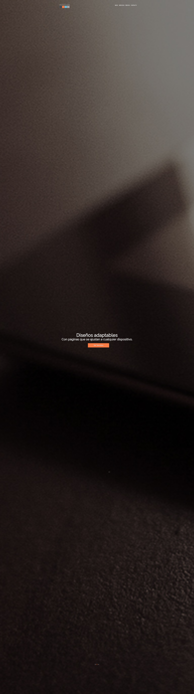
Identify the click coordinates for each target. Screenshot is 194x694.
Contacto (134, 5)
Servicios (121, 5)
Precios (127, 5)
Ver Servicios (98, 345)
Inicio (116, 5)
